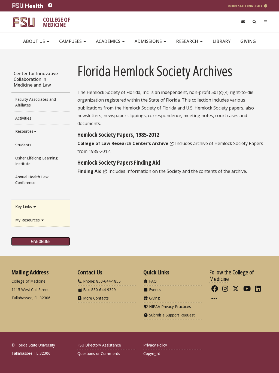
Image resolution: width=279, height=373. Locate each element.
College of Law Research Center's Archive (122, 143)
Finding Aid (89, 171)
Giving (248, 41)
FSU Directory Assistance (99, 345)
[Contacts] (243, 22)
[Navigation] (265, 22)
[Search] (254, 22)
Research (187, 41)
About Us (34, 41)
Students (23, 144)
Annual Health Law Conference (31, 179)
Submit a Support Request (171, 315)
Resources (24, 131)
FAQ (152, 281)
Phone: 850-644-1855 (101, 281)
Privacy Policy (155, 345)
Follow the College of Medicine (231, 275)
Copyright (151, 353)
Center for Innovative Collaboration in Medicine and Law (36, 79)
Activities (23, 118)
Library (222, 41)
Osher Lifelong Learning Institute (36, 160)
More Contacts (95, 298)
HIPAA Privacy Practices (169, 306)
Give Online (40, 241)
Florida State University (244, 6)
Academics (109, 41)
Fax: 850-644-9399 (99, 289)
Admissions (149, 41)
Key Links (24, 206)
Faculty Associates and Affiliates (35, 102)
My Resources (28, 220)
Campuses (71, 41)
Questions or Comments (98, 353)
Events (154, 289)
